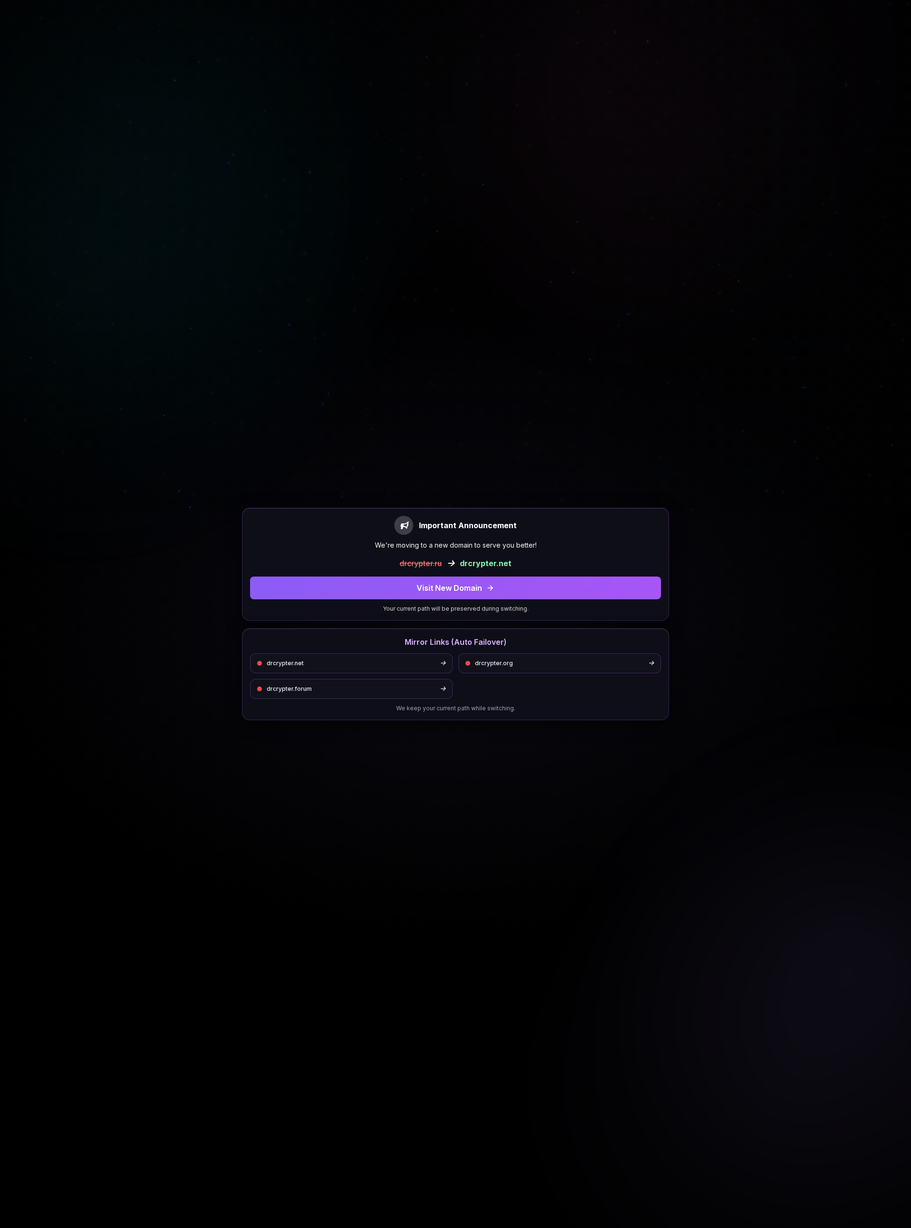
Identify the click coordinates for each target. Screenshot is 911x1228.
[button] (455, 588)
